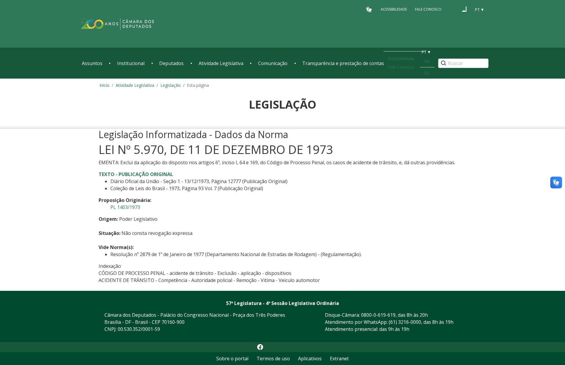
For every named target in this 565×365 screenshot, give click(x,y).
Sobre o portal (232, 358)
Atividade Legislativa (221, 63)
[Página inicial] (118, 24)
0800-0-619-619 (378, 315)
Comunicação (273, 63)
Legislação (170, 85)
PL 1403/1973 (125, 207)
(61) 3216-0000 (405, 322)
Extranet (339, 358)
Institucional (130, 63)
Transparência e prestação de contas (343, 63)
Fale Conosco (428, 9)
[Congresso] (453, 9)
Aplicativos (310, 358)
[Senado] (464, 9)
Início (104, 85)
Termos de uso (273, 358)
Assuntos (92, 63)
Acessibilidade (394, 9)
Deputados (171, 63)
